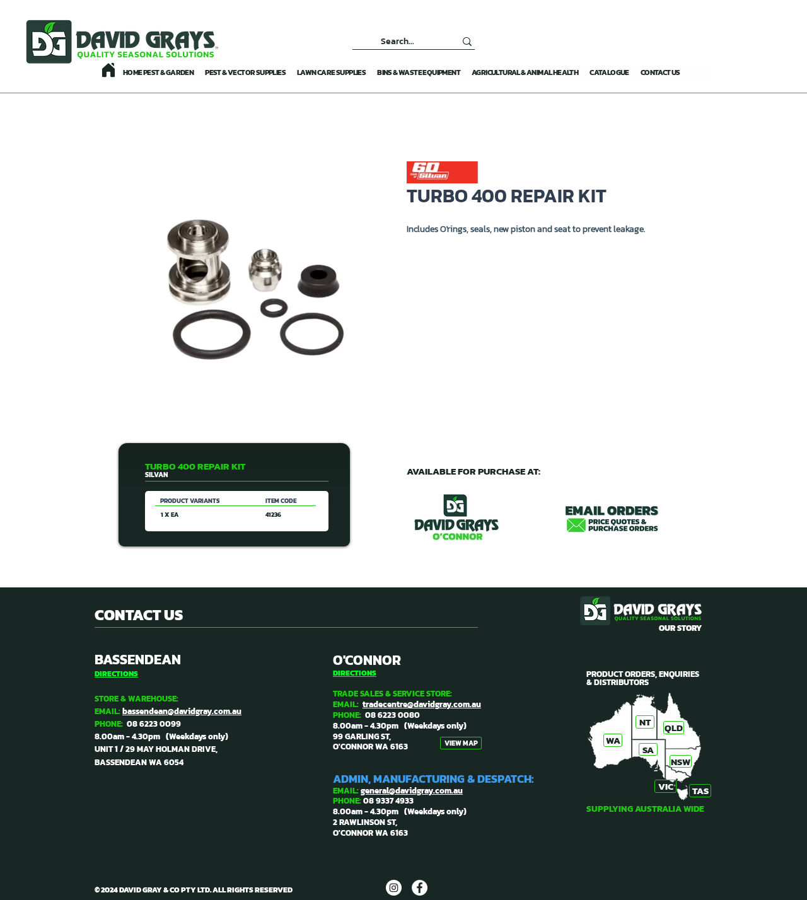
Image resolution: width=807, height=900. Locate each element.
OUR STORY (680, 628)
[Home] (108, 70)
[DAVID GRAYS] (394, 888)
